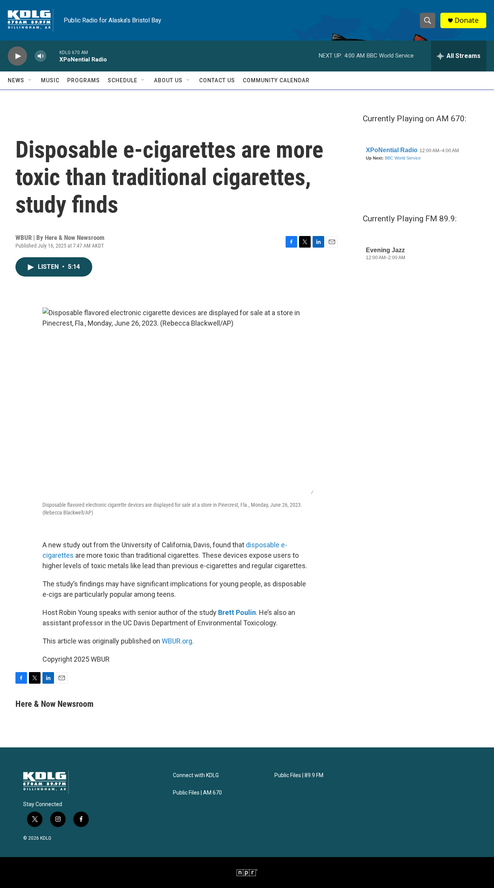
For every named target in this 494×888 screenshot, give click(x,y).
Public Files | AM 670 (197, 793)
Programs (83, 80)
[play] (17, 56)
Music (50, 80)
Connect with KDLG (196, 775)
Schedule (122, 80)
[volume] (40, 56)
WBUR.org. (178, 641)
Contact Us (217, 80)
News (16, 80)
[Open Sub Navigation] (30, 80)
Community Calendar (276, 80)
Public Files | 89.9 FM (298, 775)
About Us (168, 80)
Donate (467, 20)
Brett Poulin (237, 612)
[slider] (53, 56)
